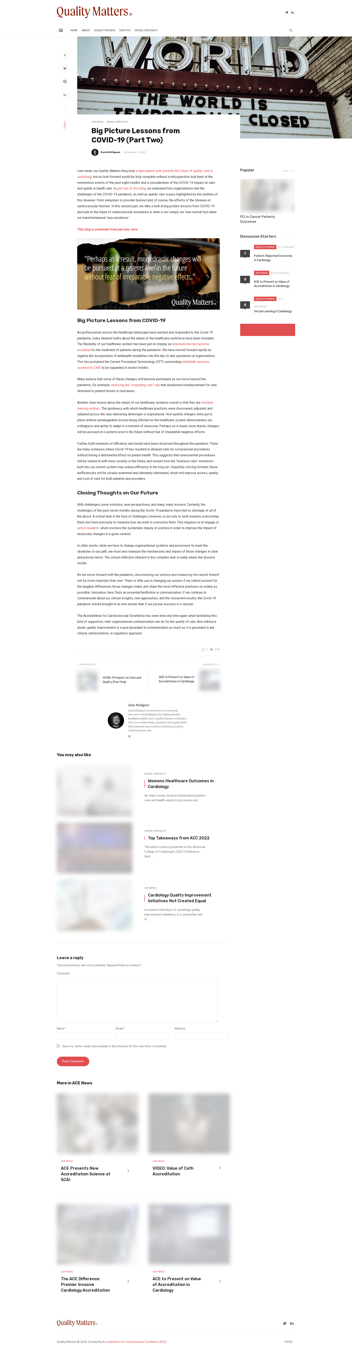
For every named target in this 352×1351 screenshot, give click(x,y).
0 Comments (281, 273)
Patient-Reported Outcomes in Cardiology (273, 258)
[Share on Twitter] (64, 69)
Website (180, 1028)
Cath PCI (125, 30)
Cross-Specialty (146, 30)
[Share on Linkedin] (64, 95)
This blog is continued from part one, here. (107, 229)
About (86, 30)
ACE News (97, 121)
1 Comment (287, 247)
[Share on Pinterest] (64, 82)
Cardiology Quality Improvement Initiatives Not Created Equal (179, 898)
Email (120, 1028)
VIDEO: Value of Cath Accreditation (173, 1171)
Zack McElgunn (110, 152)
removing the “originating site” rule (135, 385)
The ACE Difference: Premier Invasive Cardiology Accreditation (85, 1284)
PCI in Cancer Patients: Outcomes (257, 219)
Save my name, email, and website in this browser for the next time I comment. (114, 1046)
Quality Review (104, 30)
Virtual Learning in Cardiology (273, 311)
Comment (63, 973)
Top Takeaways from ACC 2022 (179, 838)
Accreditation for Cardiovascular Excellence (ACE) (135, 1341)
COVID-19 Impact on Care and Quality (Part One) (122, 680)
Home (74, 30)
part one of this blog (131, 188)
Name (61, 1028)
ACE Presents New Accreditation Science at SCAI (85, 1174)
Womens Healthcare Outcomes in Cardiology (181, 783)
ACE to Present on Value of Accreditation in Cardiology (176, 679)
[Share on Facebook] (64, 56)
